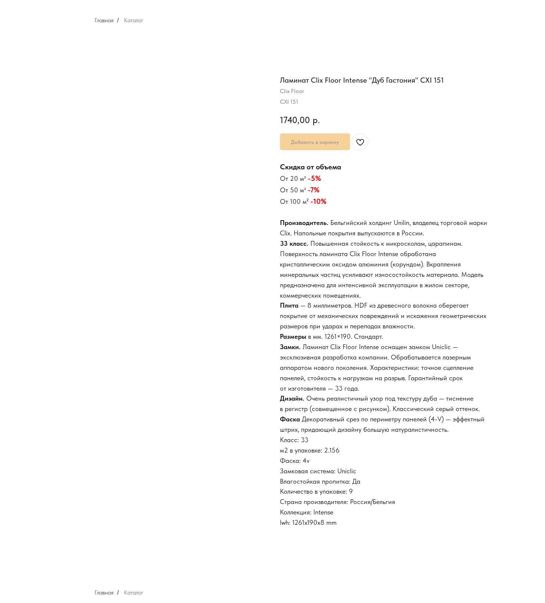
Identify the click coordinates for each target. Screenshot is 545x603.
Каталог (133, 20)
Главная (104, 20)
